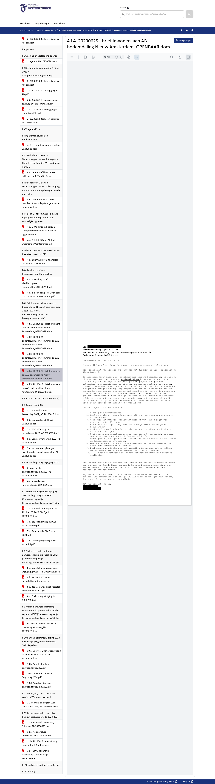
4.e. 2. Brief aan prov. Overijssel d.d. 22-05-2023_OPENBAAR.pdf (41, 295)
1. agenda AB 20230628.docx (42, 61)
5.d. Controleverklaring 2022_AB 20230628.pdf (41, 441)
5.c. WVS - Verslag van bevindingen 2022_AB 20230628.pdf (40, 431)
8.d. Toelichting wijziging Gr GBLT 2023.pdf (39, 598)
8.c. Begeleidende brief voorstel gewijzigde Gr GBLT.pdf (41, 589)
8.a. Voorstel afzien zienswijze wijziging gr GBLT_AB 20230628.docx (41, 570)
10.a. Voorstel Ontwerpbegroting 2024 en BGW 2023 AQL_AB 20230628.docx (41, 655)
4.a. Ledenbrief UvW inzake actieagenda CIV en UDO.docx (38, 174)
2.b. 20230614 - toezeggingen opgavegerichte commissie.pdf (39, 102)
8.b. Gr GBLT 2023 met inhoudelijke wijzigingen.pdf (36, 579)
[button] (189, 14)
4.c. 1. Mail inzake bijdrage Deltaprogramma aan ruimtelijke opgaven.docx (39, 231)
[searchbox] (152, 14)
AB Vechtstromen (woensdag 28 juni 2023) (75, 30)
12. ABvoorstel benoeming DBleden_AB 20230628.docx (38, 724)
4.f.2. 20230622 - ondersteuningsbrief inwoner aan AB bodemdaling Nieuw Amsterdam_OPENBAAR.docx (40, 343)
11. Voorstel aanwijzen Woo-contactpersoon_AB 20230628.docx (40, 705)
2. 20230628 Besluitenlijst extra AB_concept (40, 41)
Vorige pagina (185, 40)
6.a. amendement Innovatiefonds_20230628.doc (37, 483)
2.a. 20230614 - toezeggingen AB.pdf (39, 92)
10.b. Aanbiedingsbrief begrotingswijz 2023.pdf (36, 666)
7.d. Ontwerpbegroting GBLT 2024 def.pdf (39, 543)
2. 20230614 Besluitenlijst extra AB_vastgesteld (40, 121)
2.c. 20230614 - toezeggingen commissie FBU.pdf (39, 111)
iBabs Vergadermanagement (162, 782)
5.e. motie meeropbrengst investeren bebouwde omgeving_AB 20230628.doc (40, 452)
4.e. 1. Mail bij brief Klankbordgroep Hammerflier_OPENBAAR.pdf (37, 283)
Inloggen (186, 782)
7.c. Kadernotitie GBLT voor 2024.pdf (38, 533)
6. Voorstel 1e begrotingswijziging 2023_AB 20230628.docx (36, 472)
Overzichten (59, 23)
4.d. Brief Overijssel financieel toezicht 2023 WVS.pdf (40, 262)
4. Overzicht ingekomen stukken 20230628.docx (40, 147)
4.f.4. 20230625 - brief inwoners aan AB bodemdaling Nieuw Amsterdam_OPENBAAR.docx (41, 375)
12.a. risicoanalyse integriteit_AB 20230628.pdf (36, 734)
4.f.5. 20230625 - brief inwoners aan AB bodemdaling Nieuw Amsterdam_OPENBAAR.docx (41, 388)
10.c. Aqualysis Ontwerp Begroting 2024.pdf (37, 675)
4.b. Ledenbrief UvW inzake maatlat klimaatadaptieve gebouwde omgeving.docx (40, 203)
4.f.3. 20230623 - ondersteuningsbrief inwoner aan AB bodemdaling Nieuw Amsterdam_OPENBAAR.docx (40, 360)
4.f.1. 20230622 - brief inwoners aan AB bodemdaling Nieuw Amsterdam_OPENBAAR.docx (41, 328)
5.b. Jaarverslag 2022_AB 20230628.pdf (37, 422)
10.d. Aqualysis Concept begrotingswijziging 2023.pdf (36, 685)
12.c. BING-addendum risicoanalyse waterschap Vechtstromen (36, 755)
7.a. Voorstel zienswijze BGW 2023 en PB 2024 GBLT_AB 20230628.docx (39, 512)
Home (39, 30)
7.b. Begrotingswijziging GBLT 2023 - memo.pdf (39, 524)
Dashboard (25, 23)
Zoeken (123, 8)
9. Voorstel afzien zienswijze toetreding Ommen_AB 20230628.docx (39, 627)
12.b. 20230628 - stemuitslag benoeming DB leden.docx (39, 743)
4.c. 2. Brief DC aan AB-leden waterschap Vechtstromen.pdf (39, 242)
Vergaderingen (41, 23)
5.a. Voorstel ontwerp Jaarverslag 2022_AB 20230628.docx (40, 412)
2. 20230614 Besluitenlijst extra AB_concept (40, 83)
